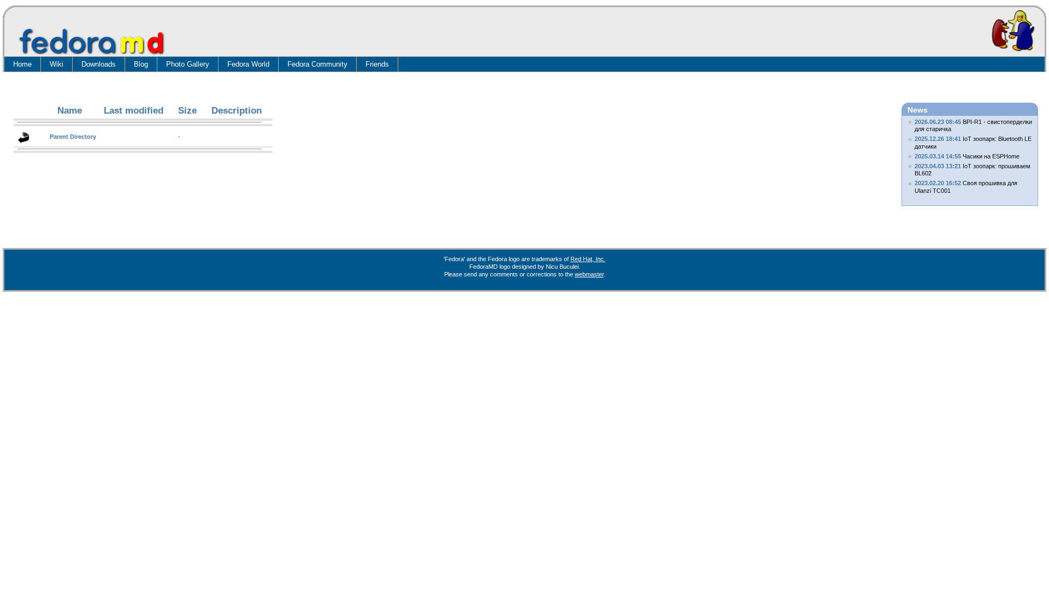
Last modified (133, 110)
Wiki (56, 64)
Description (236, 110)
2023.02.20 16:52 (938, 183)
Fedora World (248, 64)
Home (22, 64)
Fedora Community (317, 64)
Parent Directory (73, 136)
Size (187, 110)
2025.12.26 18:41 (938, 138)
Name (69, 110)
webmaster (589, 274)
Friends (377, 64)
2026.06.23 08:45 (938, 122)
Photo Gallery (187, 64)
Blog (141, 64)
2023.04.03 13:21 (938, 166)
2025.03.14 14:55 (938, 156)
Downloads (98, 64)
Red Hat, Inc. (587, 259)
